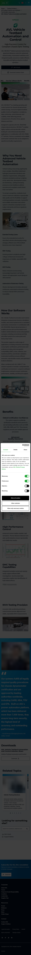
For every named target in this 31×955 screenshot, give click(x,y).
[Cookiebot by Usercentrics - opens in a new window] (22, 445)
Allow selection (15, 503)
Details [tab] (15, 449)
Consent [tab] (5, 449)
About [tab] (25, 449)
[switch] (27, 481)
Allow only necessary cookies (15, 508)
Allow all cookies (15, 498)
